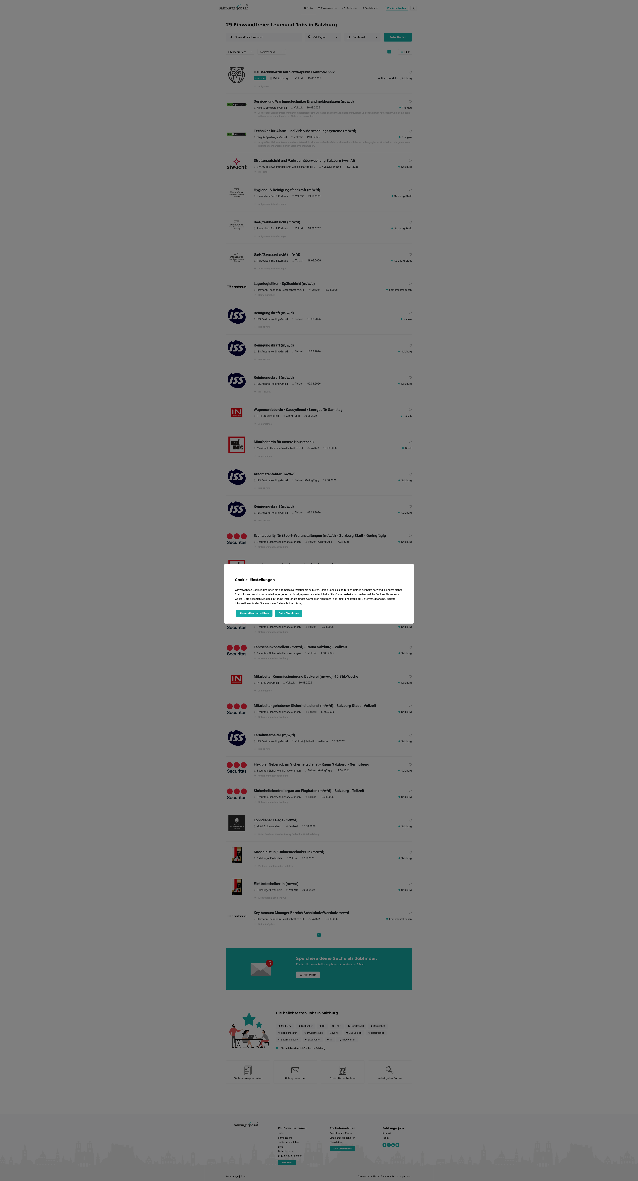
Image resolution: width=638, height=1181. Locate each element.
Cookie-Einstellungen (289, 613)
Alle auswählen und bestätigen (254, 613)
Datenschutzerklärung (289, 603)
